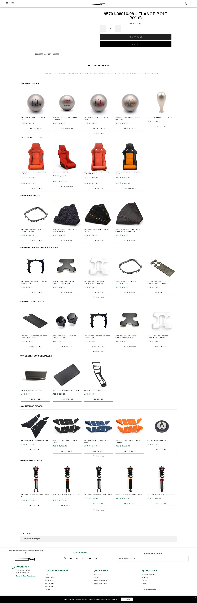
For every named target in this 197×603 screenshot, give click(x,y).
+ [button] (118, 28)
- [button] (102, 28)
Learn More (115, 599)
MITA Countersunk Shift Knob (159, 117)
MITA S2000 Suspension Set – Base (98, 494)
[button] (64, 558)
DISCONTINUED (35, 128)
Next (102, 133)
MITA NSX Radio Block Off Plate (66, 390)
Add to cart (135, 37)
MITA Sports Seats (60, 172)
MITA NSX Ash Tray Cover (31, 390)
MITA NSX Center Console (95, 390)
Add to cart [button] (130, 128)
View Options (35, 188)
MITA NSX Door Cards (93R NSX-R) (35, 440)
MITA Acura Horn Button (157, 440)
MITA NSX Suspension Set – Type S (129, 494)
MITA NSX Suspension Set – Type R (161, 494)
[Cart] (190, 3)
